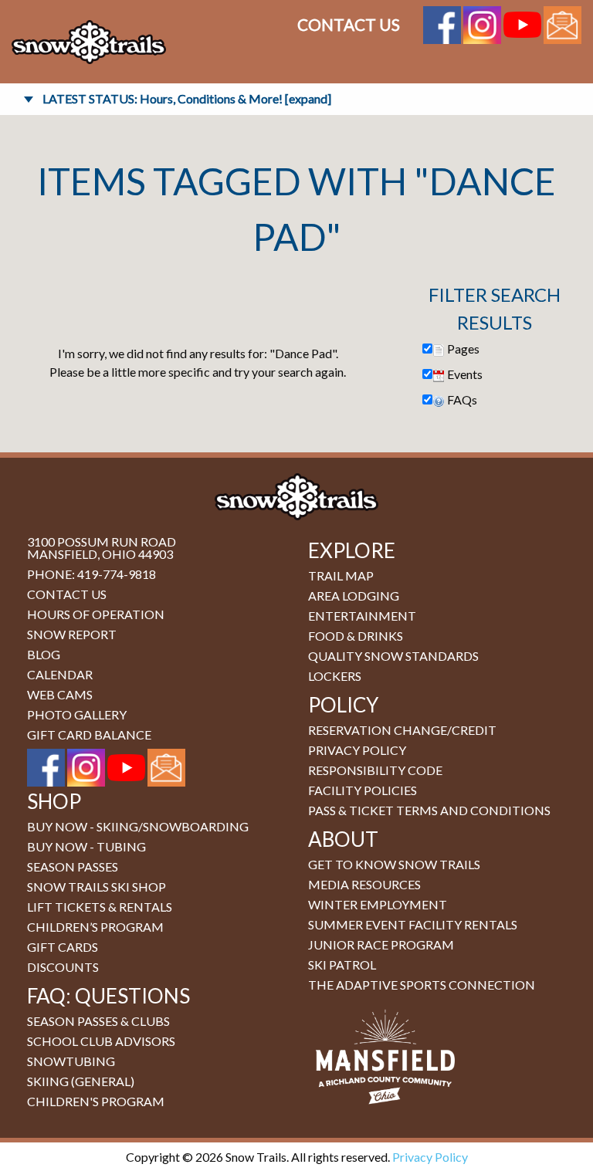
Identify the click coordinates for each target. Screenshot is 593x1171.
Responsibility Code (375, 770)
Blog (43, 654)
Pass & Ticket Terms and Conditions (429, 810)
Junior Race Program (381, 944)
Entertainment (362, 615)
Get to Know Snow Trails (394, 864)
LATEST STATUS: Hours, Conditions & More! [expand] (186, 98)
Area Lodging (353, 595)
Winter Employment (377, 904)
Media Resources (364, 884)
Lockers (334, 675)
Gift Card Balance (89, 734)
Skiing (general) (80, 1081)
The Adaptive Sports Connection (421, 984)
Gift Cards (62, 946)
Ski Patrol (342, 964)
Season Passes (72, 866)
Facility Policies (362, 790)
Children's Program (95, 1101)
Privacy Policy (357, 750)
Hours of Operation (95, 614)
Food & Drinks (355, 635)
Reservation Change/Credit (402, 730)
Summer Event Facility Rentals (412, 924)
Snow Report (72, 634)
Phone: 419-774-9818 (91, 574)
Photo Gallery (77, 714)
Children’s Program (95, 926)
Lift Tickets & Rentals (99, 906)
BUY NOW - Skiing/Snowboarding (138, 826)
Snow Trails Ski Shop (96, 886)
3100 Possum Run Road (101, 541)
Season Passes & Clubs (98, 1021)
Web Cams (60, 694)
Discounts (63, 966)
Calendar (60, 674)
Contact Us (348, 24)
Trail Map (341, 575)
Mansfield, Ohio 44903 (100, 554)
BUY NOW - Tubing (86, 846)
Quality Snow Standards (393, 655)
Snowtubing (71, 1061)
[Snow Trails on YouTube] (522, 22)
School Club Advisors (101, 1041)
